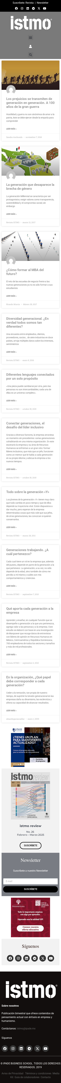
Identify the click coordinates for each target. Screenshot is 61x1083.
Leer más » (11, 129)
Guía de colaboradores (27, 1077)
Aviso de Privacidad (12, 1073)
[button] (30, 37)
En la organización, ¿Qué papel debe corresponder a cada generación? (28, 681)
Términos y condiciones (38, 1073)
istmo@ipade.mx (26, 1028)
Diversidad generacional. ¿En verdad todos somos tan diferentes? (27, 322)
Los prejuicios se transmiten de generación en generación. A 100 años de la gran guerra (30, 103)
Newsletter (42, 2)
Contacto (46, 1077)
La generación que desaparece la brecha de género (30, 187)
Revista (29, 2)
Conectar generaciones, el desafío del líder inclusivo (25, 425)
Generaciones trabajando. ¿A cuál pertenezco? (27, 552)
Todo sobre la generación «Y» (27, 492)
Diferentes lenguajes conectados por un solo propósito (30, 376)
